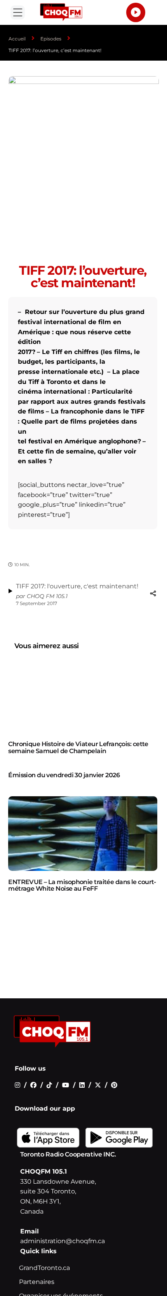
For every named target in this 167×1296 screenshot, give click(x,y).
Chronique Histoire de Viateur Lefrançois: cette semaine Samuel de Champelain (78, 747)
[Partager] (153, 593)
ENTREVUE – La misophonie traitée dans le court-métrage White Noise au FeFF (82, 885)
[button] (17, 12)
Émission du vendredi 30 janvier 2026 (64, 775)
